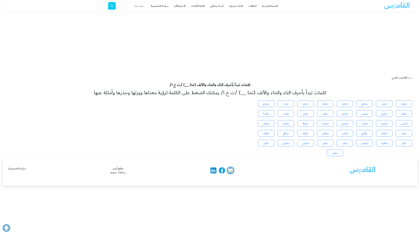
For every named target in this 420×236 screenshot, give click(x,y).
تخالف (266, 133)
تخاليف (384, 143)
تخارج (384, 114)
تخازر (325, 114)
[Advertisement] (210, 36)
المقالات (252, 6)
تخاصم (325, 123)
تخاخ (305, 104)
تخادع (266, 104)
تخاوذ (345, 143)
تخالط (305, 133)
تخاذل (404, 114)
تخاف (404, 133)
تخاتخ (365, 104)
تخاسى (404, 123)
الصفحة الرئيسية (270, 6)
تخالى (404, 143)
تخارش (344, 114)
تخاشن (384, 123)
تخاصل (344, 123)
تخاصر (364, 123)
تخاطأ (305, 123)
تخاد (286, 104)
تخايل (335, 153)
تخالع (285, 133)
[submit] (112, 6)
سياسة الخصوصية (159, 6)
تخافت (384, 133)
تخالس (345, 133)
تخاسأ (266, 114)
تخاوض (286, 143)
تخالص (325, 133)
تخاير (266, 143)
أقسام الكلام (180, 6)
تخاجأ (325, 104)
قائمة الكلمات (198, 6)
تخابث (404, 104)
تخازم (305, 114)
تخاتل (345, 104)
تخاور (325, 143)
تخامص (364, 143)
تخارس (364, 114)
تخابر (384, 104)
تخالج (364, 133)
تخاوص (305, 143)
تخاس (286, 114)
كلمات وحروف (236, 6)
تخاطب (285, 123)
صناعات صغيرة (117, 172)
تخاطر (266, 123)
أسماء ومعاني (216, 6)
